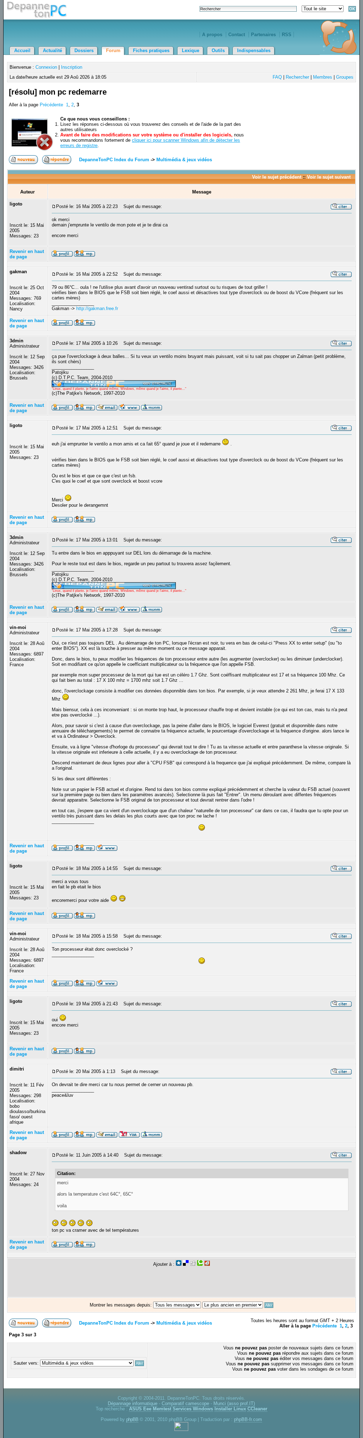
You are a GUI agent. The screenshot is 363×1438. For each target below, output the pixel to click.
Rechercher (297, 77)
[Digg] (193, 1264)
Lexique (190, 50)
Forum (113, 50)
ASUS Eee (140, 1408)
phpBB (132, 1419)
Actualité (52, 50)
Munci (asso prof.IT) (234, 1403)
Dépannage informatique (132, 1403)
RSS (286, 34)
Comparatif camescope (185, 1403)
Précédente (51, 104)
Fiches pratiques (151, 50)
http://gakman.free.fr (97, 308)
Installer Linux (230, 1408)
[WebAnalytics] (181, 1429)
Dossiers (84, 50)
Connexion (46, 67)
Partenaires (263, 34)
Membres (322, 77)
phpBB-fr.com (248, 1419)
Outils (218, 50)
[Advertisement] (271, 100)
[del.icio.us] (186, 1264)
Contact (236, 34)
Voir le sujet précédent (276, 177)
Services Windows (193, 1408)
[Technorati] (200, 1264)
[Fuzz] (207, 1264)
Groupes (344, 77)
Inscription (71, 67)
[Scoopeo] (179, 1264)
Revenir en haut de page (27, 254)
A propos (212, 34)
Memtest (162, 1408)
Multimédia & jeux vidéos (184, 159)
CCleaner (257, 1408)
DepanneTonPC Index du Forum (114, 159)
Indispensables (253, 50)
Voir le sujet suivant (329, 177)
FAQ (277, 77)
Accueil (22, 50)
